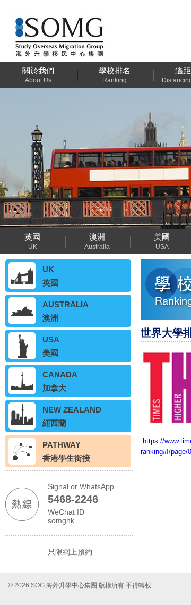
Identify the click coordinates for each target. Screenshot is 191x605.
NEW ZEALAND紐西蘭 (71, 416)
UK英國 (50, 276)
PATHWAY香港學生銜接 (66, 451)
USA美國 (50, 346)
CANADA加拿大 (59, 381)
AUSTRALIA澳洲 (65, 311)
